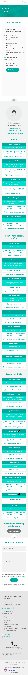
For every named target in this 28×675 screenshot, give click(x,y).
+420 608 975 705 (20, 152)
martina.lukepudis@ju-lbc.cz (15, 212)
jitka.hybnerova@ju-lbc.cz (15, 256)
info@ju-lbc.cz (10, 60)
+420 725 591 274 (20, 170)
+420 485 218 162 (9, 207)
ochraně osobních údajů (17, 576)
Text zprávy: (6, 561)
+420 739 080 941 (21, 189)
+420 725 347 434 (20, 224)
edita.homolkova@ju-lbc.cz (15, 229)
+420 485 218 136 (9, 251)
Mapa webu (7, 620)
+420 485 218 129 (9, 513)
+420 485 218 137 (15, 386)
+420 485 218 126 (15, 403)
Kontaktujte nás (13, 70)
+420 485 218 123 (9, 224)
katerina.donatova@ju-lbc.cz (15, 274)
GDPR (5, 622)
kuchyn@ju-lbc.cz (15, 518)
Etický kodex (7, 626)
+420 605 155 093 (15, 271)
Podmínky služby (21, 585)
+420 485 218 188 (9, 422)
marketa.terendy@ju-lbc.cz (15, 443)
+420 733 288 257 (20, 485)
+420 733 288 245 (15, 319)
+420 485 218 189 (9, 334)
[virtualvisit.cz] (10, 670)
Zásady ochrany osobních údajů (10, 585)
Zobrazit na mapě (9, 608)
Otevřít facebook (14, 531)
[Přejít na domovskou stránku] (7, 2)
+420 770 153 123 (20, 251)
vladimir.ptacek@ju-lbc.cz (15, 133)
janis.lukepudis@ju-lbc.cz (15, 322)
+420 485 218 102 (9, 170)
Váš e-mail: (6, 555)
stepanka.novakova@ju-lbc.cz (15, 339)
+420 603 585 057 (15, 455)
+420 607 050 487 (20, 513)
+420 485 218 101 (15, 128)
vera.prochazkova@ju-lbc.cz (15, 390)
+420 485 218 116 (9, 485)
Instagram (7, 636)
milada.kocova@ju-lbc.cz (15, 193)
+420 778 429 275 (15, 440)
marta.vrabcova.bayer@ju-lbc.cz (15, 367)
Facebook (7, 635)
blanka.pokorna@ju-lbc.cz (15, 291)
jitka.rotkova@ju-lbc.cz (15, 490)
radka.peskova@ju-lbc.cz (15, 175)
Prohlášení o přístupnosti (11, 624)
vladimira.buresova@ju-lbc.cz (15, 307)
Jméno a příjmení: (8, 549)
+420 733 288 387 (15, 469)
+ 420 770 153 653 (20, 334)
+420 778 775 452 (20, 207)
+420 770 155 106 (20, 422)
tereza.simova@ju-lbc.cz (15, 427)
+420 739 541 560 (15, 131)
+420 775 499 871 (15, 287)
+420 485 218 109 (9, 189)
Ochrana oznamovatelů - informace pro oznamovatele (16, 629)
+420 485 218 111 (11, 58)
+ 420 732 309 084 (15, 499)
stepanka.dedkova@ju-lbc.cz (15, 406)
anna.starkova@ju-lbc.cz (15, 473)
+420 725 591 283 (15, 304)
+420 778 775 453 (15, 363)
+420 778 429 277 (15, 350)
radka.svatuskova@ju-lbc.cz (15, 156)
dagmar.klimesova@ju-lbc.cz (15, 458)
